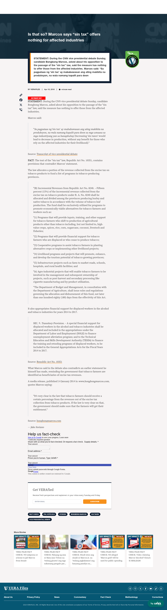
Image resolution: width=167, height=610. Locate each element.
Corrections (157, 597)
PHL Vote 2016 (49, 514)
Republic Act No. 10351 (49, 362)
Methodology (131, 597)
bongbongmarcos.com (49, 421)
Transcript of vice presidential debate (57, 154)
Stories (63, 514)
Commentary (80, 597)
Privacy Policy (33, 597)
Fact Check (105, 597)
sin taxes (95, 514)
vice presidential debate (39, 519)
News (57, 597)
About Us (8, 597)
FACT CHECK (34, 514)
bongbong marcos (78, 514)
